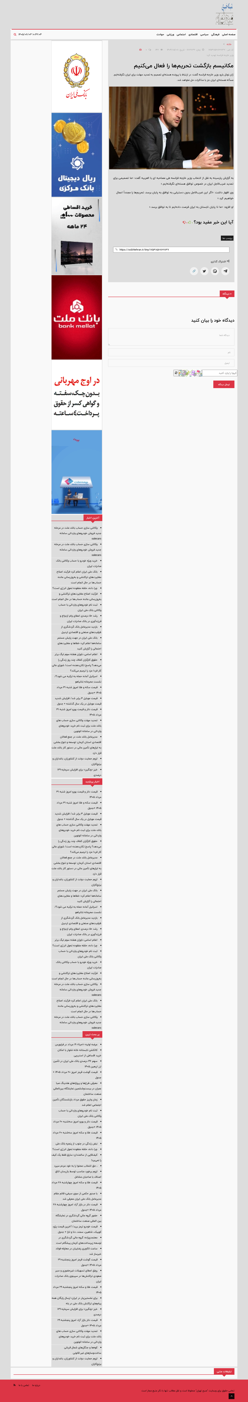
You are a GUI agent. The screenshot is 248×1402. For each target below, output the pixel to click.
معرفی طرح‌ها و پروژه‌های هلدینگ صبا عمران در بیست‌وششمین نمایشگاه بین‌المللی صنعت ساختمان (77, 1088)
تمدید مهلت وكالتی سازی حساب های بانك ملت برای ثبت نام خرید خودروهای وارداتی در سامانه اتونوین (78, 725)
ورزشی (170, 34)
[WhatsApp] (215, 271)
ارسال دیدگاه (224, 384)
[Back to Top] (231, 1396)
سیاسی (204, 34)
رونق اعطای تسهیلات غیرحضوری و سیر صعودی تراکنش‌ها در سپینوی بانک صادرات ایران (78, 1276)
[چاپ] (139, 50)
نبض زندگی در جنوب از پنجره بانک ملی (76, 1143)
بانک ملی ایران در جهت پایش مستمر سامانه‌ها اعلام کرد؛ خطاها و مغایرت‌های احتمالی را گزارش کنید (79, 643)
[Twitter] (204, 271)
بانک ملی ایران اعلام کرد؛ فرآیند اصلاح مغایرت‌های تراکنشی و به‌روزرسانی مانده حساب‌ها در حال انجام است (79, 577)
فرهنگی (215, 34)
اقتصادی (193, 34)
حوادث (160, 34)
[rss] (15, 1385)
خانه (229, 44)
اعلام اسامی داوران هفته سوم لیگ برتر (76, 654)
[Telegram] (225, 271)
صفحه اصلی (228, 34)
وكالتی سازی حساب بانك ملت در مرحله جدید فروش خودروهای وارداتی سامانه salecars (77, 533)
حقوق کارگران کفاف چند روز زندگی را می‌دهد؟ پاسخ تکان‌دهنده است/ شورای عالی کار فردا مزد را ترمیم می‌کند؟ (76, 665)
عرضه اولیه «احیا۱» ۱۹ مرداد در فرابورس (76, 1044)
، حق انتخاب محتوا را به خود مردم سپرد (75, 1166)
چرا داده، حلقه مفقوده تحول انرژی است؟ (75, 588)
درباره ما (36, 1385)
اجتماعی (181, 34)
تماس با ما (24, 1385)
